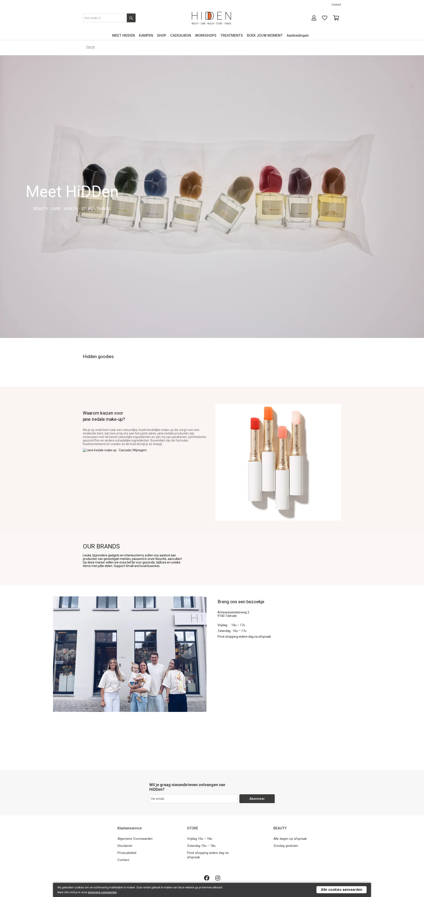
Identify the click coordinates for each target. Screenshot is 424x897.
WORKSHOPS (205, 35)
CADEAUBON (180, 35)
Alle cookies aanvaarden (341, 890)
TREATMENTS (231, 35)
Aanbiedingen (298, 35)
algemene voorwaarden (102, 892)
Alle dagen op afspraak (290, 839)
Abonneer (257, 799)
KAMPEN (146, 35)
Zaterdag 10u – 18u (201, 846)
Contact (336, 4)
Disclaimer (124, 846)
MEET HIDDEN (123, 35)
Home (90, 47)
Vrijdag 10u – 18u (199, 839)
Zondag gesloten (285, 846)
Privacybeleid (126, 853)
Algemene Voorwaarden (135, 839)
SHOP (161, 35)
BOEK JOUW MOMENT (265, 35)
